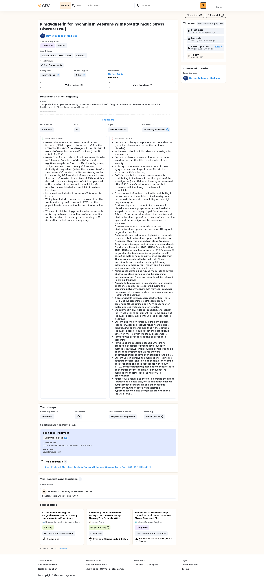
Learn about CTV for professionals (105, 569)
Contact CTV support (146, 564)
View (217, 46)
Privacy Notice (190, 564)
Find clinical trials (47, 564)
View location (141, 85)
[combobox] (104, 5)
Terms (185, 569)
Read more (108, 119)
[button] (56, 55)
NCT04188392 (115, 74)
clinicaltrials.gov (60, 548)
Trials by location (47, 569)
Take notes (72, 85)
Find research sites (96, 564)
